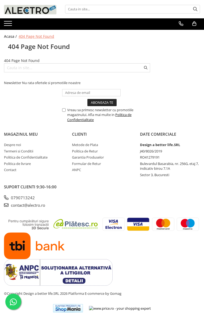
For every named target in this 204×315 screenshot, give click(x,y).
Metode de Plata (85, 144)
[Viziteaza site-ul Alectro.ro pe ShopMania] (68, 308)
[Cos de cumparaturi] (194, 23)
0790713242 (22, 197)
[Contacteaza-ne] (181, 23)
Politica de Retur (85, 151)
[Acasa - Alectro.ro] (30, 9)
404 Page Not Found (36, 36)
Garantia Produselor (88, 157)
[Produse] (8, 25)
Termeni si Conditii (18, 151)
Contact (10, 169)
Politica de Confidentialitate (26, 157)
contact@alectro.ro (27, 205)
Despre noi (12, 144)
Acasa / (11, 36)
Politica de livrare (17, 163)
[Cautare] (195, 9)
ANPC (76, 169)
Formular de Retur (86, 163)
